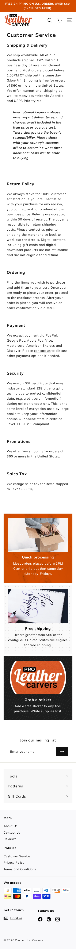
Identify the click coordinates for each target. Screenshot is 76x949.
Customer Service (17, 856)
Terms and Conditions (20, 869)
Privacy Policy (14, 862)
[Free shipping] (38, 606)
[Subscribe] (62, 751)
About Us (11, 826)
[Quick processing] (38, 535)
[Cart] (60, 20)
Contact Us (12, 832)
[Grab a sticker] (38, 677)
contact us (36, 229)
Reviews (10, 839)
